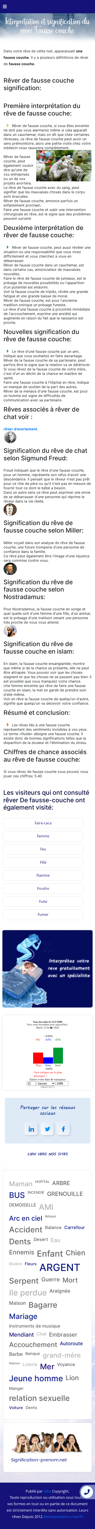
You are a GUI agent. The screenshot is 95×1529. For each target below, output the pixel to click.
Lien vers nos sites (47, 1153)
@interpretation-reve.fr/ (62, 1516)
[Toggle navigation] (5, 6)
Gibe (47, 1491)
